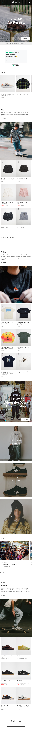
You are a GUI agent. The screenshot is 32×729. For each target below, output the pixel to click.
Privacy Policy (16, 382)
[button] (27, 345)
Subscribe (25, 371)
